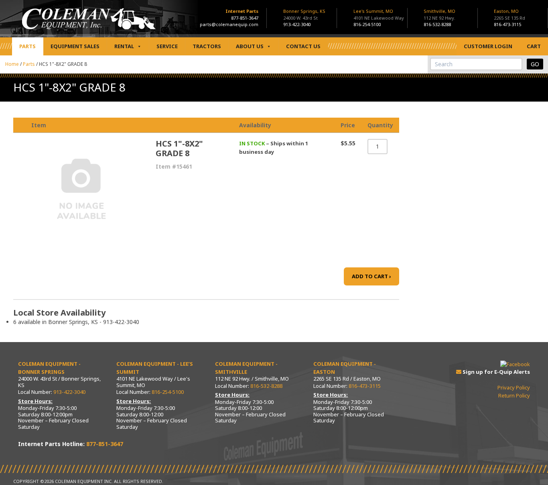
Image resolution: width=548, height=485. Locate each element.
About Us (250, 46)
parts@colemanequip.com (229, 24)
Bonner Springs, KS (304, 14)
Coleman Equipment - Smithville (246, 367)
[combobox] (476, 64)
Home (12, 64)
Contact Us (303, 46)
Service (167, 46)
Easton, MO (509, 14)
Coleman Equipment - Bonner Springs (49, 367)
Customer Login (488, 46)
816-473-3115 (507, 24)
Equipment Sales (75, 46)
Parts (27, 46)
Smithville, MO (439, 14)
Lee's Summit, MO (378, 14)
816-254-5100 (367, 24)
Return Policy (514, 395)
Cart (534, 46)
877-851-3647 (244, 18)
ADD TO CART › (371, 276)
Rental (124, 46)
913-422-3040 (297, 24)
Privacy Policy (513, 387)
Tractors (207, 46)
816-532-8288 (437, 24)
